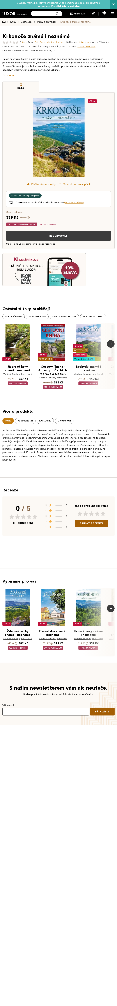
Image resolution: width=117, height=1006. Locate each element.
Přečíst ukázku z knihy (43, 184)
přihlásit (102, 711)
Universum (84, 42)
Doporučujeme (13, 317)
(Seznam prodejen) (73, 202)
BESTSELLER (45, 359)
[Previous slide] (24, 137)
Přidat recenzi (91, 523)
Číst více (6, 75)
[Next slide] (93, 137)
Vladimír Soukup (55, 42)
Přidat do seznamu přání (76, 184)
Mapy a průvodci (46, 21)
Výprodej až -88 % (83, 359)
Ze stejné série (37, 317)
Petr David (40, 42)
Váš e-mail (8, 705)
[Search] (57, 13)
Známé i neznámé (87, 46)
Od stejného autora (64, 317)
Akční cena (79, 354)
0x (23, 42)
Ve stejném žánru (93, 317)
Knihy (13, 21)
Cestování (26, 21)
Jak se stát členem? (47, 224)
